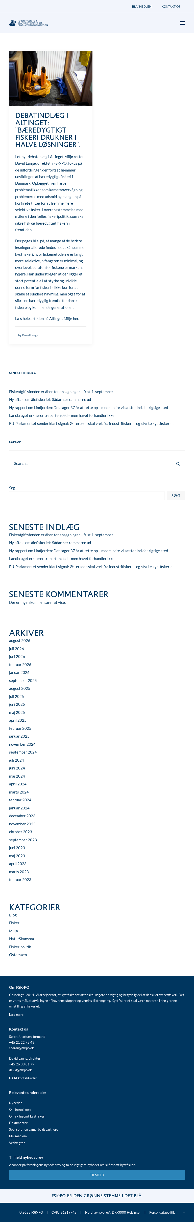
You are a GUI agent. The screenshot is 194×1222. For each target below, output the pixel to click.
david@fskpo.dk (20, 1070)
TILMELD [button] (97, 1175)
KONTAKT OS (171, 6)
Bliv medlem (18, 1136)
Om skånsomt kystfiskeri (27, 1116)
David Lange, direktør (24, 1058)
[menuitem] (142, 6)
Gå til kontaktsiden (23, 1078)
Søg (12, 487)
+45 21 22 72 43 (21, 1042)
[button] (50, 78)
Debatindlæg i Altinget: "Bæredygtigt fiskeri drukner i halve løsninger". (47, 130)
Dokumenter (18, 1123)
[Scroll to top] (184, 1212)
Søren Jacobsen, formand (27, 1037)
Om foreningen (20, 1109)
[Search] (97, 463)
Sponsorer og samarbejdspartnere (33, 1129)
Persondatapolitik (162, 1212)
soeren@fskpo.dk (21, 1048)
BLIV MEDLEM (142, 6)
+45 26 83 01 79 (21, 1064)
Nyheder (15, 1103)
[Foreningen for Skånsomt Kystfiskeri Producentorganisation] (28, 23)
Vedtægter (17, 1143)
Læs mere (16, 1015)
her (75, 318)
